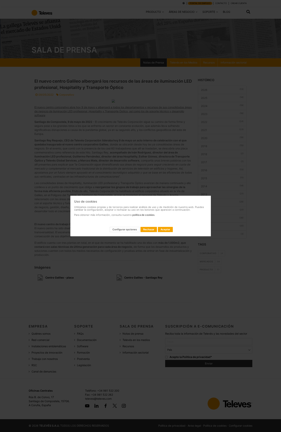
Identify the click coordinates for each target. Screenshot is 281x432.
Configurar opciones (124, 229)
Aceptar (165, 229)
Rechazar (148, 229)
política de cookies (143, 214)
